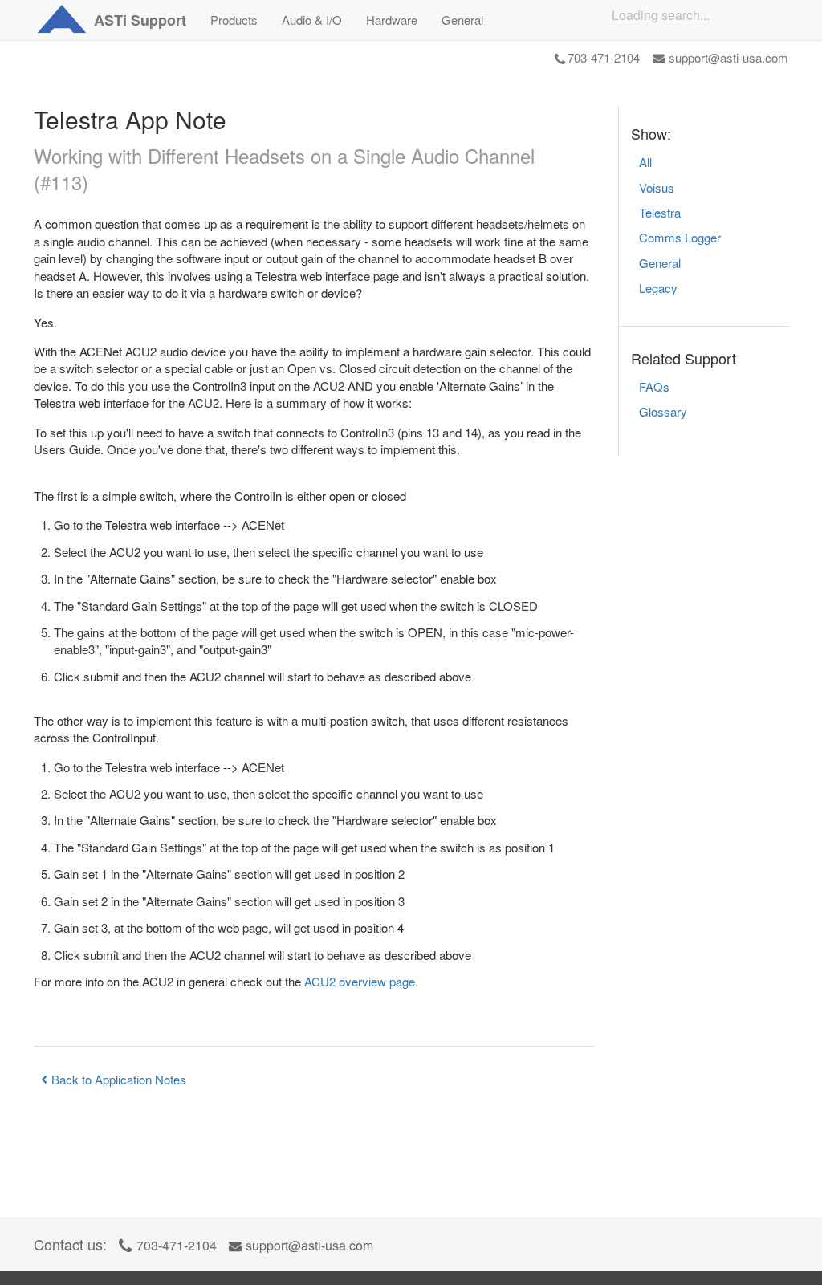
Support (140, 20)
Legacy (658, 287)
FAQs (654, 386)
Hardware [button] (391, 19)
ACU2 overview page (359, 981)
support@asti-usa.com (728, 57)
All (645, 161)
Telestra (660, 212)
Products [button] (234, 19)
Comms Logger (680, 237)
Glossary (663, 411)
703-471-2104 (604, 57)
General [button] (462, 19)
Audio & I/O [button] (312, 19)
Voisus (656, 187)
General (660, 262)
